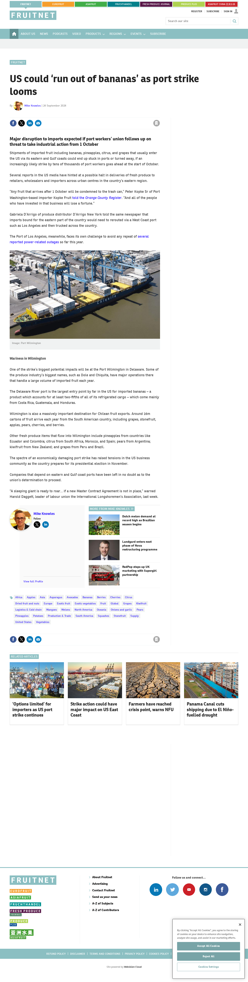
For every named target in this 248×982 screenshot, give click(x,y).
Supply (134, 616)
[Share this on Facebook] (13, 123)
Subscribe (213, 11)
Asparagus (56, 597)
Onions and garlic (121, 609)
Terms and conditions (105, 954)
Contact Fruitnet (103, 890)
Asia (42, 597)
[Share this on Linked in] (29, 123)
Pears (140, 609)
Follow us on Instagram (205, 889)
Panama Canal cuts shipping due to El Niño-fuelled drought (210, 709)
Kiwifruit (141, 603)
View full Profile (33, 581)
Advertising (100, 884)
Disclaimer (77, 954)
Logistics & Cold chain (28, 609)
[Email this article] (38, 123)
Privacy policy (135, 954)
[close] (160, 115)
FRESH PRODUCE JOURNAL (156, 4)
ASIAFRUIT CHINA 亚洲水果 (221, 4)
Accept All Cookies (208, 946)
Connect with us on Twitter (172, 889)
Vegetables (42, 622)
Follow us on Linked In (156, 889)
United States (23, 622)
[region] (208, 949)
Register (196, 11)
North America (83, 609)
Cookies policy (159, 954)
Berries (101, 597)
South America (84, 616)
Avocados (72, 597)
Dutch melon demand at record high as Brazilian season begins (139, 520)
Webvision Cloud (133, 966)
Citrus (128, 597)
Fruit (103, 603)
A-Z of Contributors (105, 910)
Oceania (101, 609)
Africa (18, 597)
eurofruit (58, 4)
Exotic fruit (63, 603)
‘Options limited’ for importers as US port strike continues (32, 709)
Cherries (115, 597)
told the (96, 197)
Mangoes (51, 609)
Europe (48, 603)
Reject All (208, 956)
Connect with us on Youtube (189, 889)
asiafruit (91, 4)
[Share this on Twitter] (21, 123)
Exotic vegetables (85, 603)
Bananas (87, 597)
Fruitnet (25, 4)
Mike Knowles (32, 105)
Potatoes (38, 616)
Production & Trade (59, 616)
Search (234, 21)
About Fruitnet (102, 877)
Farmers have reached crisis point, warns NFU (151, 706)
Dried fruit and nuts (27, 603)
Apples (31, 597)
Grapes (127, 603)
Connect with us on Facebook (222, 889)
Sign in (110, 115)
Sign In (228, 11)
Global (115, 603)
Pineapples (21, 616)
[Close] (240, 924)
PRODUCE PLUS (189, 4)
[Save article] (156, 123)
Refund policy (56, 954)
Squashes (103, 616)
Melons (65, 609)
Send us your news (104, 897)
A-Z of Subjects (102, 903)
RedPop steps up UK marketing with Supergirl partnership (139, 571)
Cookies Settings (208, 966)
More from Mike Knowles (110, 509)
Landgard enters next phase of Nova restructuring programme (139, 546)
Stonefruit (120, 616)
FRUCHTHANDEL (123, 4)
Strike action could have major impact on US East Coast (94, 709)
